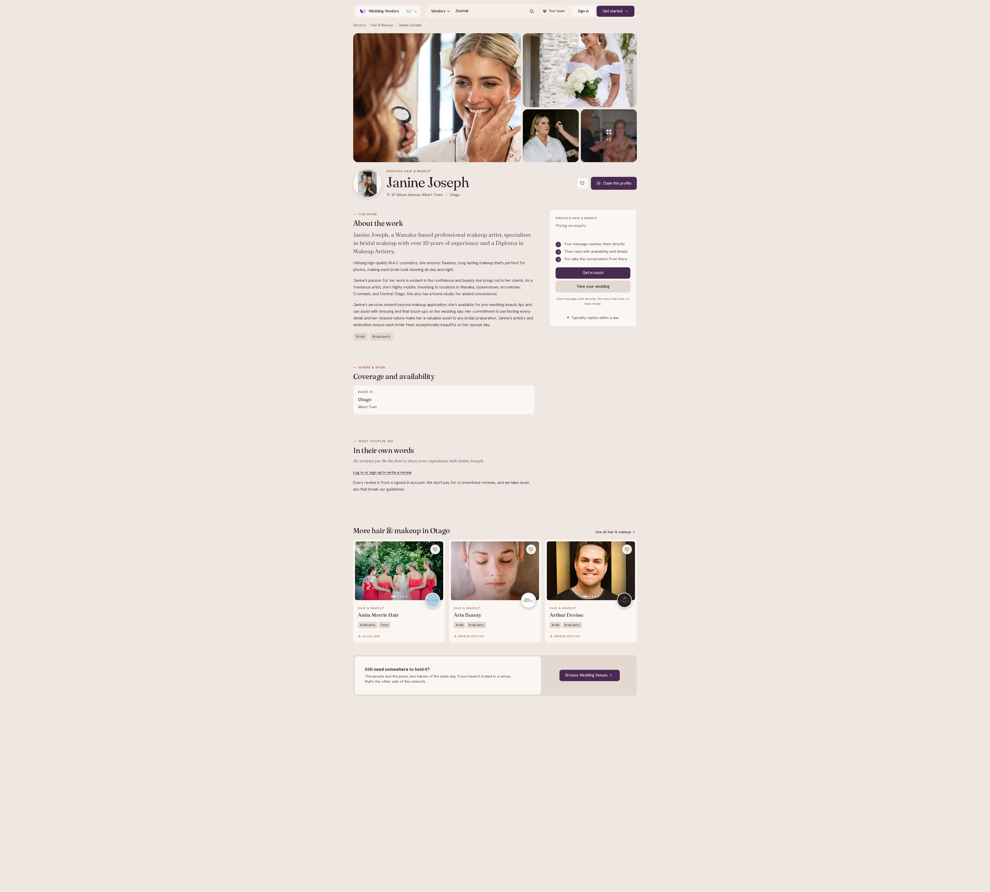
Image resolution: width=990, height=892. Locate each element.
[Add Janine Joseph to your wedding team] (583, 183)
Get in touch (593, 272)
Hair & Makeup (382, 25)
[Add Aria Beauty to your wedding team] (531, 549)
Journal (461, 10)
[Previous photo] (362, 571)
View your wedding (593, 286)
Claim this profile (617, 183)
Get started (612, 11)
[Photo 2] (398, 596)
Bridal (360, 336)
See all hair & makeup (613, 532)
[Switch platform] (411, 11)
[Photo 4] (403, 596)
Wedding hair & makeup (408, 171)
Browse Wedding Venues (586, 675)
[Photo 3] (400, 596)
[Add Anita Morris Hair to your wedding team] (435, 549)
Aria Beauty (467, 615)
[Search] (532, 11)
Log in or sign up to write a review (382, 472)
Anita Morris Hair (378, 615)
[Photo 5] (406, 596)
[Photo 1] (393, 596)
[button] (437, 97)
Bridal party (381, 336)
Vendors (438, 11)
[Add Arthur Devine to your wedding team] (627, 549)
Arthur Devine (566, 615)
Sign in (583, 11)
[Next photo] (436, 571)
